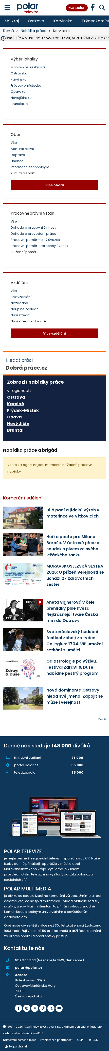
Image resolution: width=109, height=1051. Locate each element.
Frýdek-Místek (23, 410)
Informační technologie (30, 167)
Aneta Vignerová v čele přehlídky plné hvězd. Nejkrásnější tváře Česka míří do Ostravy (72, 611)
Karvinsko (62, 21)
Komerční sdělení (23, 498)
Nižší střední (20, 315)
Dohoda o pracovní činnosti (33, 227)
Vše (14, 142)
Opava (14, 417)
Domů (8, 30)
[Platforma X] (34, 1008)
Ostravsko (19, 73)
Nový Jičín (18, 423)
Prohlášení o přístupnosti (56, 1040)
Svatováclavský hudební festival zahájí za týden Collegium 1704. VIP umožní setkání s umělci (74, 641)
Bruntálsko (19, 103)
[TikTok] (42, 1008)
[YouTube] (59, 1008)
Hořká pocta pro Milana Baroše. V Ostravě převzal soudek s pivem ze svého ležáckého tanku (73, 546)
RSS (95, 1040)
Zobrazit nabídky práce (35, 382)
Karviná (15, 404)
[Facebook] (18, 1008)
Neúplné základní (25, 309)
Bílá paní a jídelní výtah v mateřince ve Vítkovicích (72, 513)
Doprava (18, 154)
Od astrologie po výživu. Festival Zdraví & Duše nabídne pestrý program (72, 667)
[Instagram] (26, 1008)
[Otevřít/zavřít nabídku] (7, 7)
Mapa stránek (18, 1046)
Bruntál (15, 430)
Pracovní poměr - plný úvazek (35, 239)
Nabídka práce (33, 30)
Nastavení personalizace (19, 1040)
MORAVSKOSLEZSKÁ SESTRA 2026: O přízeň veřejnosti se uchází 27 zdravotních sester (75, 575)
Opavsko (18, 91)
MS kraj (12, 21)
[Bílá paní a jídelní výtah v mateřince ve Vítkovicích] (23, 518)
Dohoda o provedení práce (33, 233)
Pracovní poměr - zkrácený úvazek (39, 245)
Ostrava (36, 21)
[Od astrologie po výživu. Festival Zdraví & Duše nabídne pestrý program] (23, 669)
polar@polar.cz (28, 967)
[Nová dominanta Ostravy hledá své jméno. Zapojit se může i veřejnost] (23, 698)
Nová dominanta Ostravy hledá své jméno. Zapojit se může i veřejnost (74, 696)
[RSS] (51, 1008)
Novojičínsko (21, 97)
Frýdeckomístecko (26, 85)
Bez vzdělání (21, 296)
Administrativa (22, 148)
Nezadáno (19, 303)
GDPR (80, 1040)
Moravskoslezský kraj (28, 67)
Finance (17, 161)
